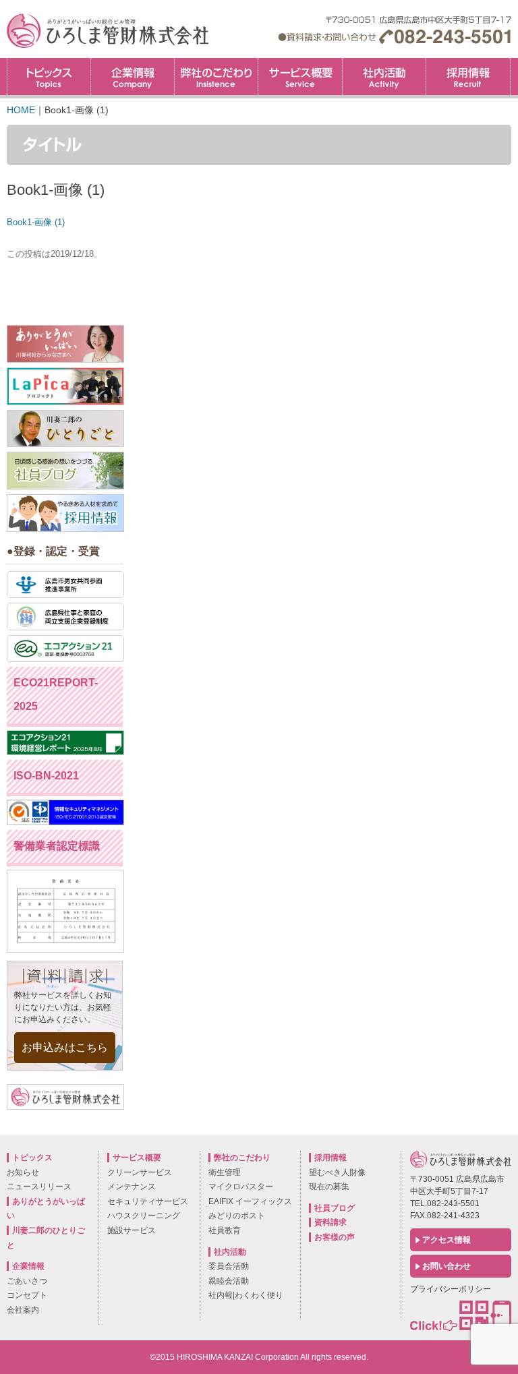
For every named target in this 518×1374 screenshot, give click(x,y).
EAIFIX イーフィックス (250, 1201)
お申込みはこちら (65, 1047)
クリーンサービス (139, 1172)
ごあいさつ (27, 1281)
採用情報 (510, 62)
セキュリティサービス (147, 1201)
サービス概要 (300, 76)
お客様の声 (334, 1237)
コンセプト (27, 1295)
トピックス (49, 76)
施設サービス (131, 1230)
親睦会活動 (228, 1281)
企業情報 (132, 76)
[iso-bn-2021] (65, 821)
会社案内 (23, 1310)
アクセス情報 (446, 1240)
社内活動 (384, 76)
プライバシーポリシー (450, 1289)
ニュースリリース (39, 1186)
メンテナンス (131, 1186)
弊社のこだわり (216, 76)
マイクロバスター (240, 1186)
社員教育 (224, 1230)
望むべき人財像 (337, 1172)
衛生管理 (224, 1172)
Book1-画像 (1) (36, 222)
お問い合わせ (446, 1266)
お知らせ (23, 1172)
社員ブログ (334, 1208)
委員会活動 (228, 1266)
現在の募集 (329, 1186)
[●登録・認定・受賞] (65, 594)
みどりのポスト (236, 1215)
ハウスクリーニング (143, 1215)
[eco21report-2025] (65, 751)
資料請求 (330, 1222)
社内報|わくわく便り (245, 1295)
